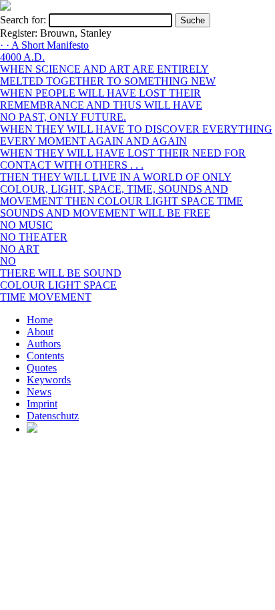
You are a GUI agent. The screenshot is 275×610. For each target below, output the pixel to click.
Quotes (42, 367)
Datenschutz (53, 415)
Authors (44, 343)
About (40, 331)
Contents (45, 355)
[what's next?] (5, 7)
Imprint (42, 403)
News (39, 391)
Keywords (49, 379)
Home (40, 319)
